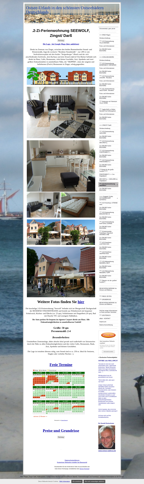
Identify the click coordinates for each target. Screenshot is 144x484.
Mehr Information (64, 481)
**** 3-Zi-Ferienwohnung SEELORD (106, 132)
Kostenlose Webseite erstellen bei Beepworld (72, 462)
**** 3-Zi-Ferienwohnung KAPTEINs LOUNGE (106, 222)
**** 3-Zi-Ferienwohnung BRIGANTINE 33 (106, 213)
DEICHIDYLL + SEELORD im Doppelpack (108, 179)
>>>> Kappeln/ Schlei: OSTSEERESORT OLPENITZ (108, 198)
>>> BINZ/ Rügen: (105, 35)
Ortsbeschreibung (104, 38)
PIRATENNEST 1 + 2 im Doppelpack (106, 175)
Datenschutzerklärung (106, 325)
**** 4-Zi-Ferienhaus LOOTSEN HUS (105, 243)
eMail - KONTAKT (104, 318)
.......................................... (108, 54)
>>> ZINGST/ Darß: (105, 125)
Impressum (102, 321)
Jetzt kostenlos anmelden (108, 351)
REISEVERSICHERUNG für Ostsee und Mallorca (108, 289)
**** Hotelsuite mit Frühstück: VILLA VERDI (108, 102)
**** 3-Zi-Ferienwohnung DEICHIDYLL (106, 141)
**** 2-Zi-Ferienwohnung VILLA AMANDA (106, 42)
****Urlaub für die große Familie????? (106, 170)
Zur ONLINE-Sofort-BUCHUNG (105, 50)
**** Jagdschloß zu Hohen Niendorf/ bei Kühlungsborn (107, 110)
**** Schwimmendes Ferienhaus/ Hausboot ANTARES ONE (106, 233)
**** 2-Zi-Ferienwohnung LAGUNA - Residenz (106, 76)
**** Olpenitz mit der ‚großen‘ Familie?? (108, 281)
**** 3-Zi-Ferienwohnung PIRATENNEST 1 (106, 151)
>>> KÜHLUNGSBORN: (106, 57)
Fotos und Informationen (106, 46)
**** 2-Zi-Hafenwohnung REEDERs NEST (106, 262)
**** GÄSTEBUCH (104, 315)
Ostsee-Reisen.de (64, 420)
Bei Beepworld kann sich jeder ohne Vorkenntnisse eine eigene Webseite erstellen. (107, 344)
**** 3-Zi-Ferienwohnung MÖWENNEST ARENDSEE (107, 64)
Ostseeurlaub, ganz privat (107, 28)
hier (81, 302)
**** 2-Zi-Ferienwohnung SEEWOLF (108, 184)
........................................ (107, 32)
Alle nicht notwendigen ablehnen (94, 481)
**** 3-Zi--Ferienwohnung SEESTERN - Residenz (106, 89)
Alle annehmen (76, 481)
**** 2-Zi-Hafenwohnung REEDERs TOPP (106, 271)
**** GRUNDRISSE (105, 299)
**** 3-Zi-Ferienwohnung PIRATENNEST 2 (106, 160)
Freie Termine (61, 365)
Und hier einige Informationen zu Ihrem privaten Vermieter (108, 311)
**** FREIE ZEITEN (105, 296)
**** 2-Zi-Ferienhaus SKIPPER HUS (105, 252)
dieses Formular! (84, 469)
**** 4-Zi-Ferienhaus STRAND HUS (108, 203)
